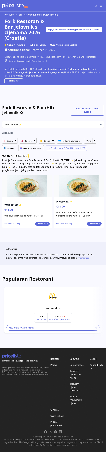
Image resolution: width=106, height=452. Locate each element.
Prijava (53, 364)
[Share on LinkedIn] (60, 431)
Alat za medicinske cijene (76, 400)
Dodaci (93, 358)
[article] (53, 310)
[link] (53, 296)
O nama (54, 409)
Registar (54, 358)
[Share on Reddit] (55, 431)
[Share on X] (50, 431)
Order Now (41, 223)
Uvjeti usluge (57, 415)
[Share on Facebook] (45, 431)
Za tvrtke (74, 358)
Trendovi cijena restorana (75, 387)
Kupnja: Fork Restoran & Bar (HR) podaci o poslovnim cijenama (73, 29)
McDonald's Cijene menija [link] (21, 327)
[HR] (13, 5)
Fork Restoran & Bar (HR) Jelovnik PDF (68, 148)
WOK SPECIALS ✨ (13, 124)
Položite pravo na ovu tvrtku (87, 110)
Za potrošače (77, 364)
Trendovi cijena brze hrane (75, 374)
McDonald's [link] (53, 308)
